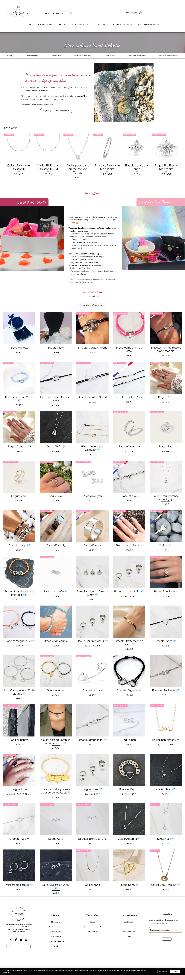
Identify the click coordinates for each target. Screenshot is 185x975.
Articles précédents (92, 305)
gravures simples (28, 99)
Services (55, 915)
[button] (140, 12)
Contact (92, 922)
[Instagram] (11, 939)
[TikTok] (16, 939)
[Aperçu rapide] (19, 328)
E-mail (150, 928)
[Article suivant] (183, 147)
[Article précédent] (1, 147)
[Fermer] (182, 971)
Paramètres (163, 971)
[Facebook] (21, 939)
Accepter (175, 971)
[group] (92, 158)
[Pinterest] (26, 939)
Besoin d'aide (92, 915)
